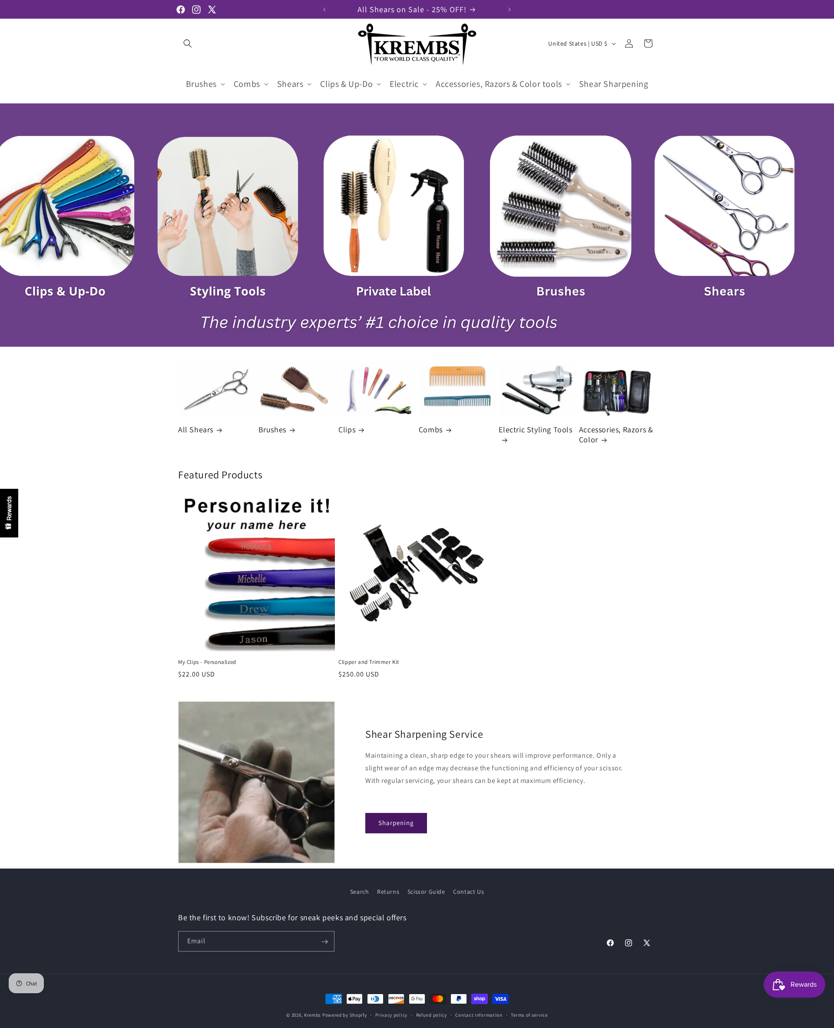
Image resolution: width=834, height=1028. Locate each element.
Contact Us (468, 891)
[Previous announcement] (324, 9)
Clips (346, 430)
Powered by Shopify (344, 1015)
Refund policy (431, 1014)
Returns (388, 891)
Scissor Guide (426, 891)
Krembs (312, 1015)
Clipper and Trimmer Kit (368, 662)
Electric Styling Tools (535, 430)
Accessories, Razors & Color (616, 434)
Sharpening (396, 823)
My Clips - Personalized (207, 662)
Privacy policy (391, 1014)
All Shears (195, 430)
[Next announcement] (509, 9)
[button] (187, 43)
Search (359, 891)
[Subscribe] (324, 942)
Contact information (478, 1014)
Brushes (272, 430)
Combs (431, 430)
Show (9, 513)
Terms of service (529, 1014)
